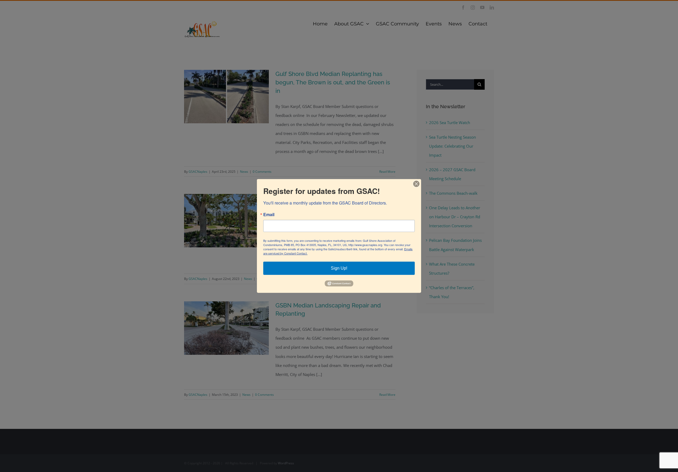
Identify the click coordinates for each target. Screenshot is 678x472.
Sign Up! (339, 268)
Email (268, 214)
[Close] (416, 184)
